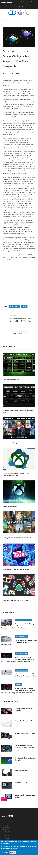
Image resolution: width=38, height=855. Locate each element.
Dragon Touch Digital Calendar (25, 721)
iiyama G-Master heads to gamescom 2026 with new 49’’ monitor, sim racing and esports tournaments (18, 691)
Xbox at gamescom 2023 (10, 506)
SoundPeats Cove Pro (22, 770)
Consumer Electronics (23, 620)
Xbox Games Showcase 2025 (11, 379)
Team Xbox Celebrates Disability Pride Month (16, 600)
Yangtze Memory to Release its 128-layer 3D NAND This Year (20, 319)
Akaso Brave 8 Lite (21, 783)
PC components (21, 636)
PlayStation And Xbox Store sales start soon (16, 569)
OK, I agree (5, 852)
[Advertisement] (19, 282)
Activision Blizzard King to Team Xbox (14, 443)
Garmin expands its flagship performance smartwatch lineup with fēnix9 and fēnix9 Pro (17, 626)
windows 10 (14, 306)
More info (14, 848)
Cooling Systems (21, 653)
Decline (12, 852)
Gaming (8, 74)
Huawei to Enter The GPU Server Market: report (19, 332)
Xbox (24, 306)
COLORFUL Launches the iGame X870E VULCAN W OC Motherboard (19, 643)
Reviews (7, 827)
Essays (7, 829)
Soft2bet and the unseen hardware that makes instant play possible (25, 748)
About (7, 832)
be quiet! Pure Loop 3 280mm (25, 733)
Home (7, 823)
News (6, 825)
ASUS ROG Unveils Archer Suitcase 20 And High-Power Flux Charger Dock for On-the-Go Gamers (17, 659)
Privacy (7, 838)
